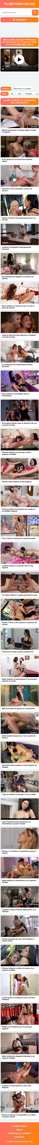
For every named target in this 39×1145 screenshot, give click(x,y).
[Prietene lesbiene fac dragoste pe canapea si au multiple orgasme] (20, 496)
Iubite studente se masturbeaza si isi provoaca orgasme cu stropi (19, 680)
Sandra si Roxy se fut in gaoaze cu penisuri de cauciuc (19, 623)
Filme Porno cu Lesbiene (22, 89)
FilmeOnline (19, 4)
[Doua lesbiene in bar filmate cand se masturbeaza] (20, 381)
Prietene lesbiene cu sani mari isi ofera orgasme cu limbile (16, 453)
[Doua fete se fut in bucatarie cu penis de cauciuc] (20, 176)
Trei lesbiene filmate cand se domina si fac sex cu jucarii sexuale (19, 424)
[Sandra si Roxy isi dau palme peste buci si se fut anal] (20, 205)
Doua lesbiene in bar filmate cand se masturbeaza (15, 395)
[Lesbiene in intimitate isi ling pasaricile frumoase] (20, 234)
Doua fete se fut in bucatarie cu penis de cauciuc (17, 189)
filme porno (19, 1126)
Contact (19, 1137)
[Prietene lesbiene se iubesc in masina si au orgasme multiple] (20, 955)
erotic (19, 94)
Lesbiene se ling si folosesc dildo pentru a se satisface (19, 910)
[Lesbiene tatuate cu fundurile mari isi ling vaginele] (20, 553)
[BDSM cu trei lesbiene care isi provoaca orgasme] (20, 1014)
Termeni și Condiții (19, 1133)
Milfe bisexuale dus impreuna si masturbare (18, 708)
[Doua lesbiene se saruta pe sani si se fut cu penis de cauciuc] (20, 293)
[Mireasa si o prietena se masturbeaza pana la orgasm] (20, 838)
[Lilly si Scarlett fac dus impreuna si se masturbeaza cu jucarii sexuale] (20, 809)
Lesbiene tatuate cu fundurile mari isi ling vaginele (17, 567)
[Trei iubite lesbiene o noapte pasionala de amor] (20, 582)
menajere (28, 94)
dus (12, 94)
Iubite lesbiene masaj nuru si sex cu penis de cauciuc (19, 737)
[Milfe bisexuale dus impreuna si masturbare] (20, 695)
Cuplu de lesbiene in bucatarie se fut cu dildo (19, 794)
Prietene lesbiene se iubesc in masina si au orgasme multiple (18, 969)
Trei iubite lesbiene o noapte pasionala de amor (19, 595)
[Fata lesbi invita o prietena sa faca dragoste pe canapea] (20, 752)
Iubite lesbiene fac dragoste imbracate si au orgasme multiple (18, 1057)
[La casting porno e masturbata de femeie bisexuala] (20, 351)
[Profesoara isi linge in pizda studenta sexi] (20, 639)
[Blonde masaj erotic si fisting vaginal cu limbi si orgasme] (20, 117)
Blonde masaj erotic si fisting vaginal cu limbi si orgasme (19, 131)
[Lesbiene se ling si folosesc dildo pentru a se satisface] (20, 897)
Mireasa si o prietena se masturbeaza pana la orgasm (19, 852)
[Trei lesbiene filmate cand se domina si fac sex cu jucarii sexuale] (20, 410)
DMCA (19, 1130)
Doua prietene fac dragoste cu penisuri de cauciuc (17, 277)
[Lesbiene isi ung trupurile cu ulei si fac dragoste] (20, 1072)
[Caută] (35, 13)
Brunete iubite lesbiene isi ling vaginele (16, 482)
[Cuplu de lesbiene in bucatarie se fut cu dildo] (20, 781)
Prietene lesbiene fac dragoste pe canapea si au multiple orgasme (18, 510)
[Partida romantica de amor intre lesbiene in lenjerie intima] (20, 926)
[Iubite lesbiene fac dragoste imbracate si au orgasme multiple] (20, 1043)
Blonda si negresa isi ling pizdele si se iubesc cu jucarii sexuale (19, 1116)
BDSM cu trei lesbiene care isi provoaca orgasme (17, 1028)
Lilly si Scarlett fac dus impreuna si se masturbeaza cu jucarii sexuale (16, 823)
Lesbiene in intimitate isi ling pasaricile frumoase (16, 248)
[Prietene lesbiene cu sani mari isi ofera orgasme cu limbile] (20, 439)
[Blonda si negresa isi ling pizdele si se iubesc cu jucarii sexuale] (20, 1102)
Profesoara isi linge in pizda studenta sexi (17, 652)
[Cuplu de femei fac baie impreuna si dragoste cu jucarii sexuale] (20, 322)
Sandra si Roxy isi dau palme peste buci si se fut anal (19, 219)
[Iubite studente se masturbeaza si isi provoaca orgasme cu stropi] (20, 666)
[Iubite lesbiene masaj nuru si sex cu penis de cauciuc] (20, 723)
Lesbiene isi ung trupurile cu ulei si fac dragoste (16, 1086)
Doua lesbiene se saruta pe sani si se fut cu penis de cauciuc (18, 307)
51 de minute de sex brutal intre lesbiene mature (17, 160)
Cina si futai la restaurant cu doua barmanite (18, 538)
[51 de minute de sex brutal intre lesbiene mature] (20, 146)
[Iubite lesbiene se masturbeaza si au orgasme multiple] (20, 867)
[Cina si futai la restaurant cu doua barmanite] (20, 525)
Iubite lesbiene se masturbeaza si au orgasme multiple (19, 881)
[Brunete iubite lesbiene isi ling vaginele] (20, 469)
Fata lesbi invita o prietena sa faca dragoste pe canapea (19, 766)
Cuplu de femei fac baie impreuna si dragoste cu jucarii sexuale (19, 336)
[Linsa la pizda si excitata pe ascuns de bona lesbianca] (20, 984)
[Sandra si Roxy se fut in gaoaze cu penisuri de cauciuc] (20, 609)
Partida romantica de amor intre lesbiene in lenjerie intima (18, 940)
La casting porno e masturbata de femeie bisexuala (17, 365)
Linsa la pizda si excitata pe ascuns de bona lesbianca (18, 998)
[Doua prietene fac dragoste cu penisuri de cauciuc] (20, 263)
